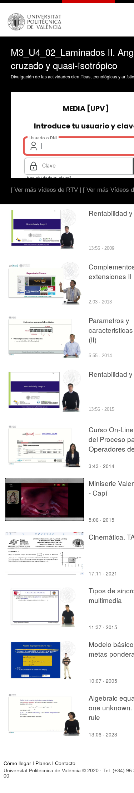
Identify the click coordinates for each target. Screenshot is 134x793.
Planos (43, 763)
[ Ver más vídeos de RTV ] (46, 189)
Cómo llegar (17, 763)
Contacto (65, 763)
